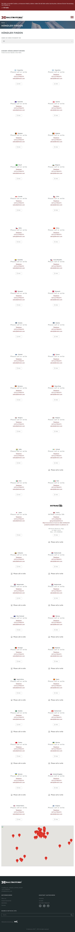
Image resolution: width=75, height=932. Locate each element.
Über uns (3, 898)
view (19, 83)
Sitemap (3, 905)
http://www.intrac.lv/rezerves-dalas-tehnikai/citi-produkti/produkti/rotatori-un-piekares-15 (56, 523)
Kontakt (41, 900)
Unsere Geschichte (6, 900)
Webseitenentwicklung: (7, 921)
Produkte (41, 898)
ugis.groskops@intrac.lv (56, 521)
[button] (24, 856)
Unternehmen (6, 895)
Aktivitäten (4, 903)
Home (3, 22)
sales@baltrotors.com (19, 78)
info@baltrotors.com (6, 891)
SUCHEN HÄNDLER (44, 903)
